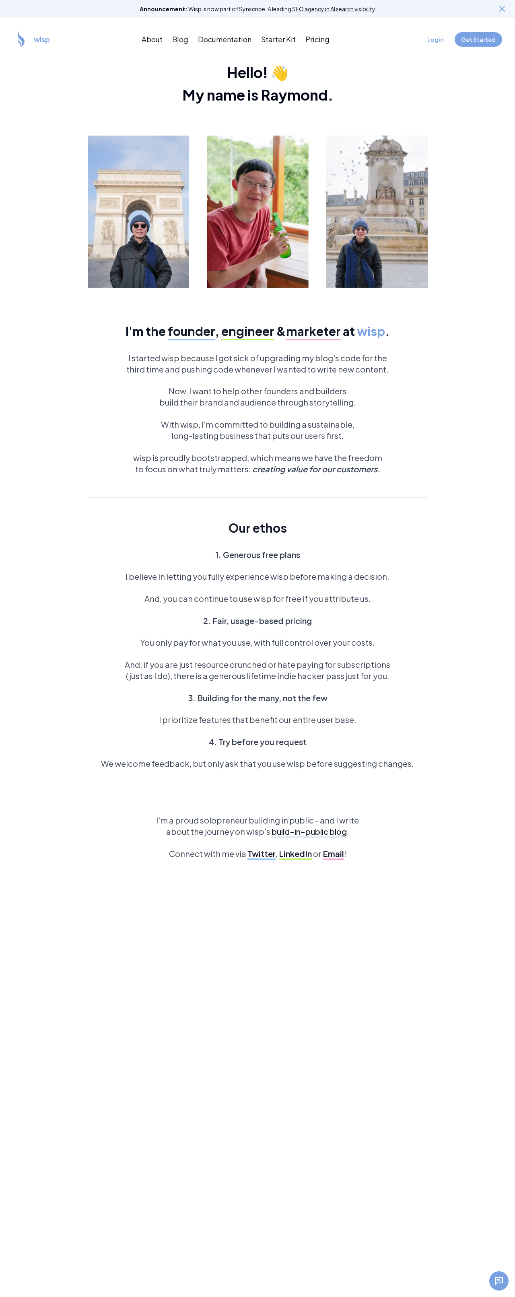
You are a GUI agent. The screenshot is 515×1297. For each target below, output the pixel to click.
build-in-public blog (309, 831)
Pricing (317, 39)
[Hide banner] (502, 9)
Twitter (261, 853)
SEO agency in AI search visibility (333, 8)
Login (435, 39)
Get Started (478, 39)
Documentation (224, 39)
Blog (180, 39)
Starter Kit (278, 39)
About (152, 39)
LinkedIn (295, 853)
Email (333, 853)
